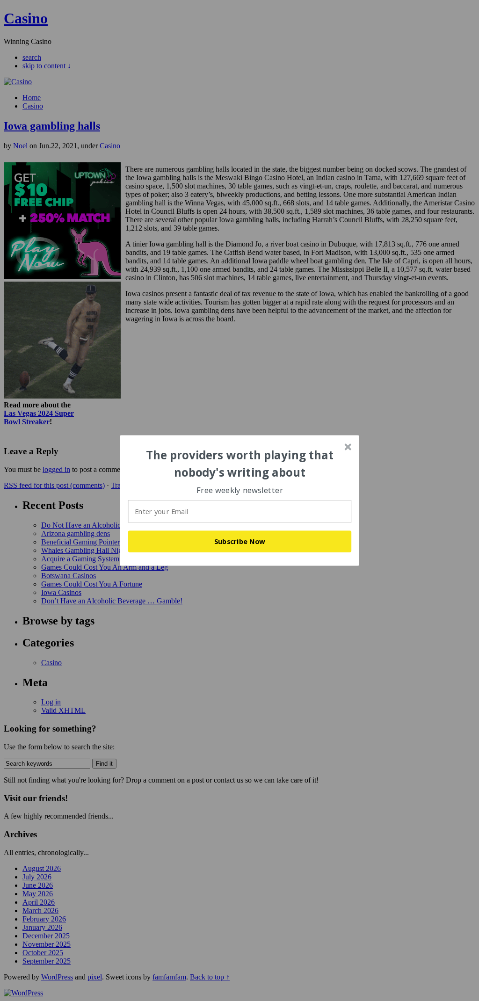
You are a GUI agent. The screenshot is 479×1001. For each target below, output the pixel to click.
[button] (240, 464)
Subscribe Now (240, 541)
